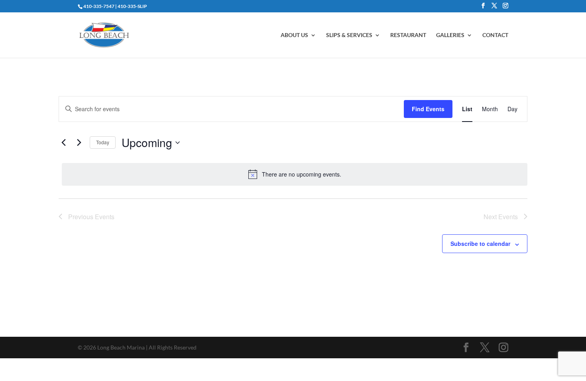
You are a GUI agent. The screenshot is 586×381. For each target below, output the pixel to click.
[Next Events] (79, 142)
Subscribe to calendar (480, 243)
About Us (294, 35)
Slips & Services (349, 35)
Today (102, 142)
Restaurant (408, 35)
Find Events (428, 109)
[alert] (294, 174)
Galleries (450, 35)
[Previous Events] (63, 142)
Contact (495, 35)
